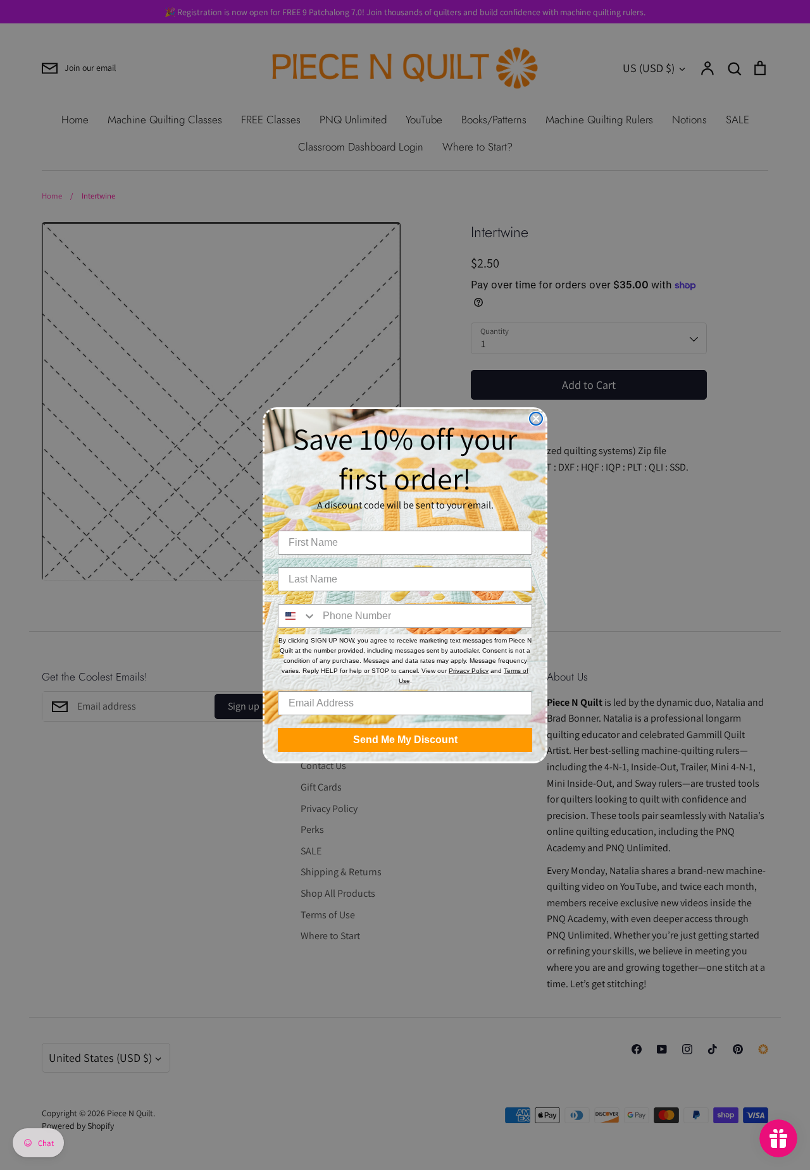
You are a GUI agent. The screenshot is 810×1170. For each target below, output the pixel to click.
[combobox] (297, 616)
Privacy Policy (469, 670)
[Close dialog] (536, 418)
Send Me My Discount (405, 739)
